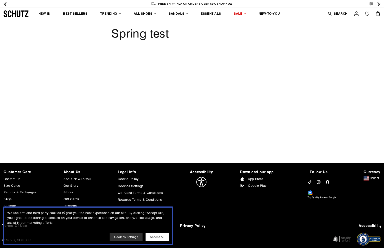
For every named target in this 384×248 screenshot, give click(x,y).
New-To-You (269, 13)
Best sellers (75, 13)
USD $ (374, 178)
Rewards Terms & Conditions (140, 199)
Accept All (157, 237)
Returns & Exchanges (20, 192)
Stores (69, 192)
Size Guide (12, 185)
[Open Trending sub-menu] (120, 14)
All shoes (143, 13)
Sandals (176, 13)
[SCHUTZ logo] (16, 13)
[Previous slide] (5, 4)
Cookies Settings (131, 186)
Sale (238, 13)
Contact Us (12, 179)
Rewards (70, 206)
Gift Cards (71, 199)
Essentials (211, 13)
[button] (337, 14)
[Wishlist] (367, 13)
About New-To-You (77, 179)
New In (44, 13)
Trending (108, 13)
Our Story (71, 185)
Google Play (257, 185)
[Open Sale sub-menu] (245, 14)
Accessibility (370, 226)
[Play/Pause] (371, 4)
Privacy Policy (193, 226)
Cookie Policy (128, 179)
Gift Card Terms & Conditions (140, 192)
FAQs (8, 199)
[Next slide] (379, 4)
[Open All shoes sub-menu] (155, 14)
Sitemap (10, 206)
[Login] (356, 13)
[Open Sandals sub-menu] (187, 14)
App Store (255, 179)
